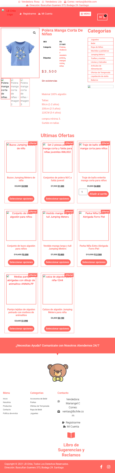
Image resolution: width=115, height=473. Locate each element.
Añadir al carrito (98, 193)
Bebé (93, 43)
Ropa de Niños (97, 47)
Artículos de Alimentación (96, 67)
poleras (62, 58)
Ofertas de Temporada (100, 72)
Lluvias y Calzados (99, 62)
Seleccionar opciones (21, 198)
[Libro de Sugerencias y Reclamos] (71, 435)
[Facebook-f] (101, 467)
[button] (34, 32)
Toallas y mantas (98, 58)
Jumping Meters (98, 54)
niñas (61, 66)
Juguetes (95, 39)
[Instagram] (109, 467)
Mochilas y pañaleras (100, 51)
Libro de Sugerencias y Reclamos (71, 449)
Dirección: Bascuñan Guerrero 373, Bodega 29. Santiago (34, 467)
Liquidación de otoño (99, 76)
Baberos (94, 80)
